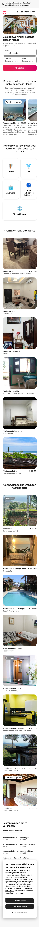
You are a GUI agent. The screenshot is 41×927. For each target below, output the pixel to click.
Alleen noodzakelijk (19, 906)
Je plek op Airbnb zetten (24, 12)
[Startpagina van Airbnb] (4, 11)
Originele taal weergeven (20, 5)
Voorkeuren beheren (19, 912)
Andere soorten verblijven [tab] (12, 831)
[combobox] (20, 53)
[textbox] (11, 61)
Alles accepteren (19, 901)
